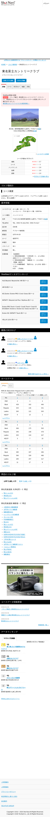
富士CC (6, 522)
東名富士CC (8, 495)
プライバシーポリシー (8, 791)
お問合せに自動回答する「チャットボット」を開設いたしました (25, 60)
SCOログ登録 (21, 80)
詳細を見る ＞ (13, 344)
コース (9, 86)
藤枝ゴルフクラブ (12, 668)
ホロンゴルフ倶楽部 (13, 678)
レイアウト (6, 418)
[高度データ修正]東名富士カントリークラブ (15, 615)
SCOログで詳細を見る (41, 176)
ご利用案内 (4, 782)
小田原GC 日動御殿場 (11, 507)
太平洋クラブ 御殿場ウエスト (13, 544)
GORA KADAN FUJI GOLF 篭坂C (14, 534)
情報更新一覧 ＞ (43, 625)
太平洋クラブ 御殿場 (10, 509)
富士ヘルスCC (8, 493)
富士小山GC (8, 542)
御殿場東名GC (8, 512)
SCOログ (17, 86)
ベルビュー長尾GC (10, 547)
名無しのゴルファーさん (25, 339)
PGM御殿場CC (8, 519)
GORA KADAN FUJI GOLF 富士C (14, 537)
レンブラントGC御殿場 (11, 514)
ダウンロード (43, 282)
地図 (23, 86)
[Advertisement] (25, 33)
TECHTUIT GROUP (7, 806)
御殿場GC (7, 554)
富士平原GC (8, 549)
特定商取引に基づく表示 (9, 796)
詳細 (3, 86)
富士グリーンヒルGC (10, 498)
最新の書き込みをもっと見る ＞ (38, 374)
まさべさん (21, 363)
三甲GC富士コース (10, 539)
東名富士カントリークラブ (10, 621)
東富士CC (7, 532)
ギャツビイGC (8, 517)
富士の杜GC (8, 552)
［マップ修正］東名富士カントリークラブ (15, 609)
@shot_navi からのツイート (10, 698)
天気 (28, 86)
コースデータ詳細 (43, 154)
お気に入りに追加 (8, 80)
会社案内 (4, 801)
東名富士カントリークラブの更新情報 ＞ (16, 103)
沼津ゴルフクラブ (12, 658)
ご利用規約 (4, 787)
